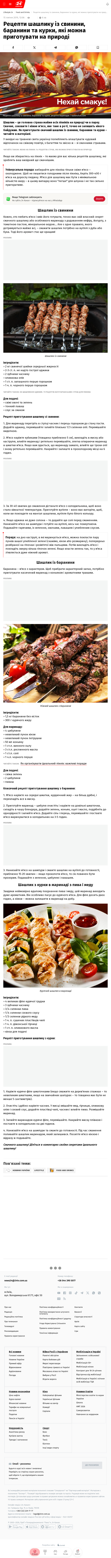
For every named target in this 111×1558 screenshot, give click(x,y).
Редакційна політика (13, 1317)
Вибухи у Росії (49, 1375)
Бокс (45, 1432)
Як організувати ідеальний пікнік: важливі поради (54, 763)
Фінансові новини (17, 1403)
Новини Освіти (84, 1391)
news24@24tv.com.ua (15, 1280)
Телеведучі (9, 1326)
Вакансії (78, 1312)
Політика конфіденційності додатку (55, 1319)
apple (32, 1526)
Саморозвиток (83, 1410)
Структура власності (83, 1317)
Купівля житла (16, 1436)
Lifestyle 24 (8, 12)
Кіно (45, 1391)
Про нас (7, 1307)
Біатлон (46, 1443)
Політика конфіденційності (51, 1307)
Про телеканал (10, 1322)
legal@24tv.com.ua (41, 1514)
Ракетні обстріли (51, 1355)
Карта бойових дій (51, 1359)
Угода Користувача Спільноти (52, 1323)
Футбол (46, 1436)
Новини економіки (19, 1391)
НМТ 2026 (80, 1406)
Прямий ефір (15, 1363)
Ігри (76, 1331)
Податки (13, 1414)
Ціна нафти (14, 1395)
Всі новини (15, 1351)
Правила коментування (49, 1328)
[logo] (18, 4)
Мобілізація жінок (85, 1366)
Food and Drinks (23, 12)
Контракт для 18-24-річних (88, 1370)
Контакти (78, 1307)
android (16, 1526)
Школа (79, 1402)
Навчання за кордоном (87, 1414)
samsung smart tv (65, 1526)
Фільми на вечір (50, 1403)
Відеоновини (15, 1367)
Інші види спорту (51, 1448)
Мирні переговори (51, 1363)
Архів (76, 1322)
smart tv (48, 1526)
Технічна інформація (48, 1333)
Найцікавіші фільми (52, 1395)
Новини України (16, 1359)
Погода (12, 1375)
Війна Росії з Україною (55, 1351)
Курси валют (15, 1399)
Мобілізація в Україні (88, 1351)
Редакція (8, 1312)
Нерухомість (16, 1428)
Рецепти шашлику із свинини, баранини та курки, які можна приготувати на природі (70, 12)
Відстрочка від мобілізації (88, 1374)
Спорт (46, 1428)
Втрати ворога (49, 1379)
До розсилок (92, 1465)
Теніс (45, 1440)
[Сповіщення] (107, 4)
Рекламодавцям (11, 1331)
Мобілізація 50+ (83, 1363)
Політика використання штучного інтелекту (54, 1313)
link (58, 1292)
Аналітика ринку (17, 1432)
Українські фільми (51, 1399)
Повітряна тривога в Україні (56, 1367)
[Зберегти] (98, 47)
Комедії (46, 1407)
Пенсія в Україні (16, 1418)
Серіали (46, 1411)
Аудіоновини (15, 1371)
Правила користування (14, 1336)
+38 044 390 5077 (66, 1280)
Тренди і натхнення (18, 1440)
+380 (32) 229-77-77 (24, 1511)
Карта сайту (79, 1326)
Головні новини (16, 1355)
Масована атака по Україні (55, 1371)
